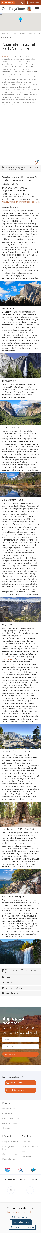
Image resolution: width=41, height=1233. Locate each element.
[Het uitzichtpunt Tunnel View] (20, 402)
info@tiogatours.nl (18, 1090)
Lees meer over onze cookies (20, 1212)
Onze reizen (7, 1113)
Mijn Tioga (26, 1156)
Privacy (23, 1179)
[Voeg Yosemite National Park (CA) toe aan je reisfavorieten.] (35, 162)
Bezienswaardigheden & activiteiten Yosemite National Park (20, 169)
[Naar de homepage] (20, 9)
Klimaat (8, 983)
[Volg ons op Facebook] (11, 1190)
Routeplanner (8, 1159)
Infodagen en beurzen (8, 1148)
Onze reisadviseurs (30, 1147)
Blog (24, 1151)
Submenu (7, 38)
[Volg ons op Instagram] (30, 1190)
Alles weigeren (20, 1217)
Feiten (8, 977)
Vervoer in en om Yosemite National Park (20, 971)
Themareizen (8, 1128)
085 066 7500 (16, 1083)
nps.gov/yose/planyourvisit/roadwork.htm (20, 202)
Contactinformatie (10, 1154)
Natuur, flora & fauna (14, 988)
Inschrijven (10, 1054)
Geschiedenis (11, 993)
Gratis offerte (7, 2)
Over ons (26, 1142)
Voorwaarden (9, 1179)
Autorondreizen (9, 1123)
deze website (8, 659)
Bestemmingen (9, 1108)
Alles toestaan (22, 1222)
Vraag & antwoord (10, 1142)
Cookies (34, 1179)
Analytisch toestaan (22, 1227)
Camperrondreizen (11, 1118)
